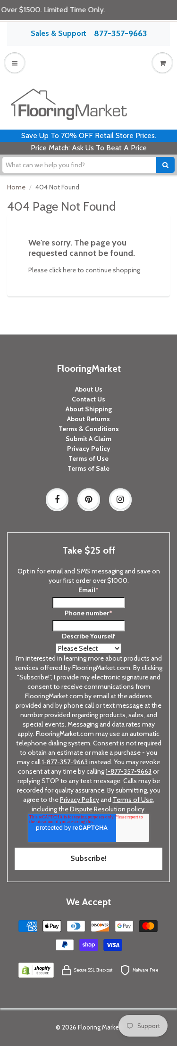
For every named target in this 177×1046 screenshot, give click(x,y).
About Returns (88, 419)
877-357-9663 (120, 33)
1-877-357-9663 (65, 762)
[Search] (165, 165)
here (69, 270)
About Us (88, 389)
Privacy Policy (88, 448)
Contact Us (88, 399)
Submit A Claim (88, 438)
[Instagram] (120, 499)
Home (16, 187)
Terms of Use (88, 458)
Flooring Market (99, 1027)
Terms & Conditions (89, 429)
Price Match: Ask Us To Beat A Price (89, 147)
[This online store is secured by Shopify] (35, 969)
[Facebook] (57, 499)
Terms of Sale (88, 468)
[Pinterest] (88, 499)
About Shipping (89, 409)
